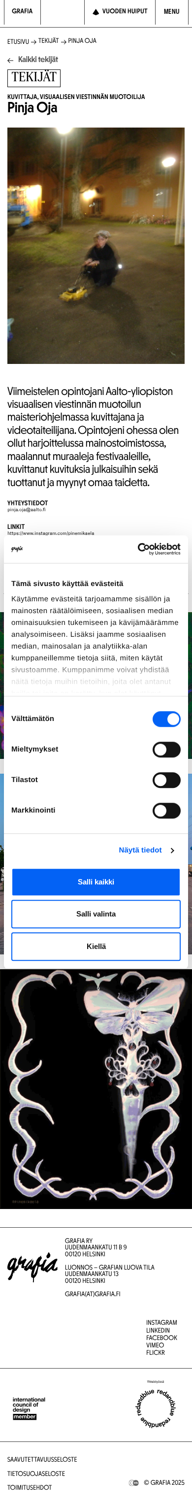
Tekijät (48, 41)
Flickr (155, 1353)
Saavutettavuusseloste (42, 1460)
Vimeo (155, 1346)
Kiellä (96, 946)
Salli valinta (96, 914)
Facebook (161, 1339)
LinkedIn (158, 1331)
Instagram (161, 1323)
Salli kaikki (96, 882)
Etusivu (18, 42)
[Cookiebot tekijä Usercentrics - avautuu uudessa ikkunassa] (138, 549)
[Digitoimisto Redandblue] (155, 1409)
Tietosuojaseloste (36, 1474)
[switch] (167, 749)
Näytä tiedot (140, 850)
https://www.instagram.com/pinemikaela (50, 533)
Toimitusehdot (29, 1488)
